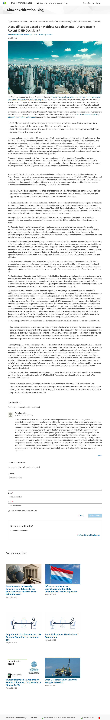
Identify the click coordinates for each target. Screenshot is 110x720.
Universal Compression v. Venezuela (64, 97)
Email (10, 502)
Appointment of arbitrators (18, 22)
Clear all (81, 515)
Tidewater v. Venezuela (17, 100)
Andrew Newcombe (15, 34)
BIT (75, 22)
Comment (11, 474)
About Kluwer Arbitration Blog (16, 718)
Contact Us (33, 718)
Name (10, 493)
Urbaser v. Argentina (38, 100)
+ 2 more (97, 22)
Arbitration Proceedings (63, 22)
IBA (78, 114)
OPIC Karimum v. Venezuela (89, 97)
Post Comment (95, 515)
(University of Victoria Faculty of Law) (37, 34)
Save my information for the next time (24, 511)
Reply (100, 455)
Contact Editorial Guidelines (88, 535)
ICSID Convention (85, 22)
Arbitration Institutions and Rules (41, 22)
